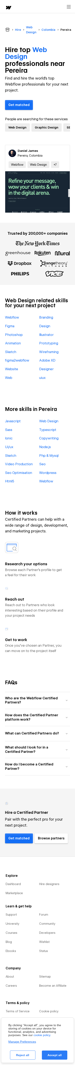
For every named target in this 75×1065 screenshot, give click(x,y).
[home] (8, 8)
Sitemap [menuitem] (45, 976)
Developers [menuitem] (47, 932)
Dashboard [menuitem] (13, 884)
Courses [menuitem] (11, 932)
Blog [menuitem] (9, 942)
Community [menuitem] (47, 923)
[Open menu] (68, 6)
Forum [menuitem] (43, 914)
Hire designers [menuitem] (49, 884)
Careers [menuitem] (11, 985)
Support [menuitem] (11, 914)
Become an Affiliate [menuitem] (52, 985)
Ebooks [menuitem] (11, 951)
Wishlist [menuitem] (44, 942)
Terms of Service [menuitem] (18, 1011)
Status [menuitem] (43, 951)
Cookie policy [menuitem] (49, 1011)
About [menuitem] (10, 976)
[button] (55, 164)
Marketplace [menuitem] (14, 893)
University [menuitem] (12, 923)
